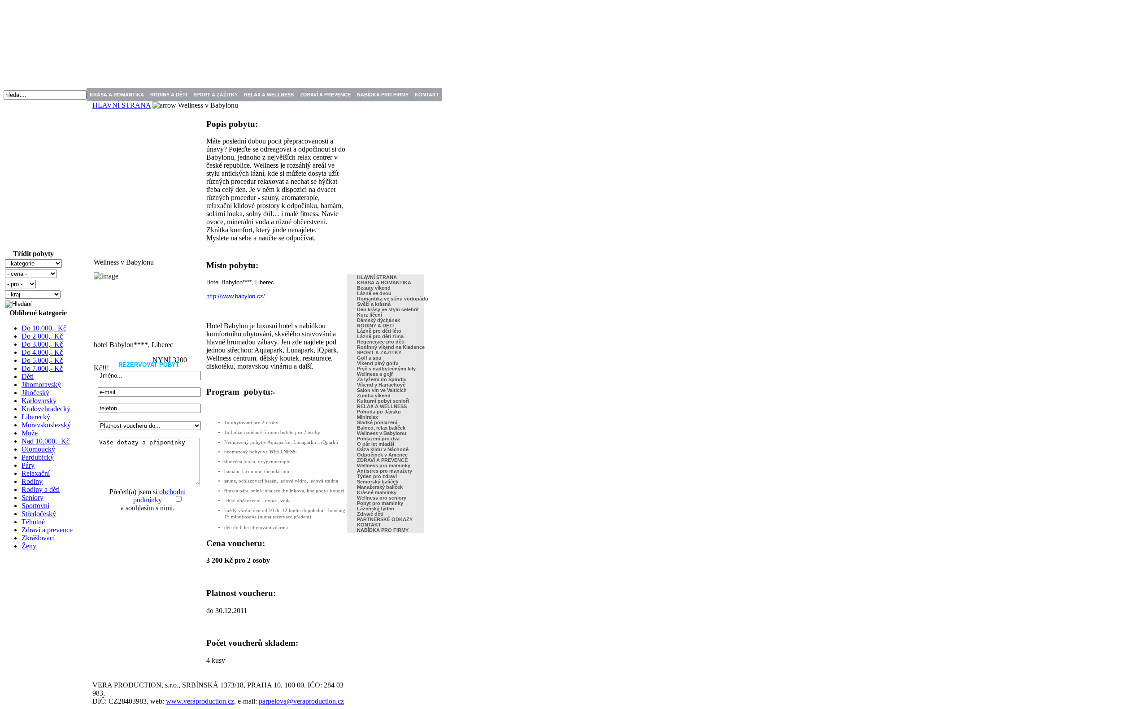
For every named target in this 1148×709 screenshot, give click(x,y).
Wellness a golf (375, 374)
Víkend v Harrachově (381, 384)
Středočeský (39, 514)
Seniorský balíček (377, 481)
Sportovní (35, 505)
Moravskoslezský (46, 425)
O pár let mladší (375, 444)
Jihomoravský (41, 384)
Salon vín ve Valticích (382, 390)
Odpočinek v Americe (382, 454)
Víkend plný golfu (378, 363)
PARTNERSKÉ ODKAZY (385, 519)
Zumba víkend (374, 395)
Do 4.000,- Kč (42, 352)
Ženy (29, 546)
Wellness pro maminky (383, 465)
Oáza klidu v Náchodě (383, 449)
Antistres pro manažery (384, 471)
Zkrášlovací (38, 538)
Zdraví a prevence (47, 530)
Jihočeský (35, 392)
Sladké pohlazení (377, 422)
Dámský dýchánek (378, 320)
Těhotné (33, 522)
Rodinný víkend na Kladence (391, 347)
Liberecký (36, 417)
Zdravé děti (370, 514)
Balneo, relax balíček (381, 428)
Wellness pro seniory (381, 497)
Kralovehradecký (46, 409)
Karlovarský (39, 401)
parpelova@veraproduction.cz (301, 701)
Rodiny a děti (41, 489)
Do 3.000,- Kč (42, 344)
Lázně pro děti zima (380, 336)
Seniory (32, 497)
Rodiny (32, 481)
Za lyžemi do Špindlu (382, 379)
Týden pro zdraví (377, 476)
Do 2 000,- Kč (42, 336)
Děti (28, 376)
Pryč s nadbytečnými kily (386, 368)
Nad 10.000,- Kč (46, 441)
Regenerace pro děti (380, 341)
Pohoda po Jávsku (379, 411)
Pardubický (38, 457)
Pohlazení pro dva (378, 438)
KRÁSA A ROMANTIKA (117, 94)
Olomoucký (38, 449)
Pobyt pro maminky (380, 503)
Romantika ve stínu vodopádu (392, 298)
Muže (30, 433)
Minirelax (367, 417)
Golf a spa (369, 358)
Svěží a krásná (374, 304)
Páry (28, 465)
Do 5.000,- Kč (42, 360)
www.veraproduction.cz (200, 701)
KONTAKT (427, 94)
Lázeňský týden (375, 508)
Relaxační (36, 473)
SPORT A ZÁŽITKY (215, 94)
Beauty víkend (374, 288)
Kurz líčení (369, 315)
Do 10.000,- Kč (44, 328)
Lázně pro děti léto (379, 331)
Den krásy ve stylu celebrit (388, 309)
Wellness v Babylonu (381, 433)
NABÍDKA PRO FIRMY (383, 94)
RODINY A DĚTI (168, 94)
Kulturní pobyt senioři (383, 401)
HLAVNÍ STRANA (121, 105)
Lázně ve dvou (374, 293)
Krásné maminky (376, 492)
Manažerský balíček (380, 487)
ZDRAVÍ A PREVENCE (325, 94)
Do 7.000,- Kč (42, 368)
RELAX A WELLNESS (269, 94)
